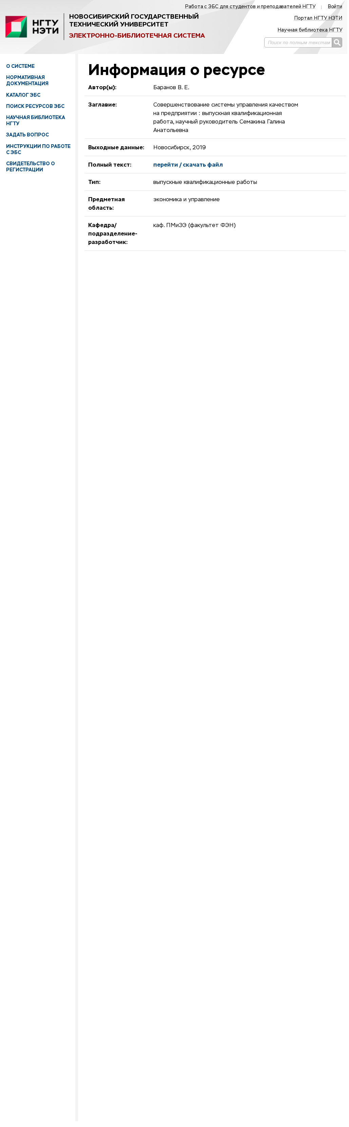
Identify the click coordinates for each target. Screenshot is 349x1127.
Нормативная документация (27, 80)
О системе (20, 66)
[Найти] (337, 42)
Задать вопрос (27, 135)
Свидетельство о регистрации (30, 167)
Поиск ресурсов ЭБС (35, 106)
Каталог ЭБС (23, 95)
